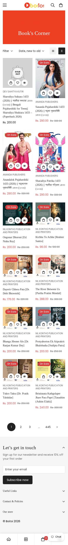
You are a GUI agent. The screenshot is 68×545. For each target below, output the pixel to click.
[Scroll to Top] (61, 525)
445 (48, 427)
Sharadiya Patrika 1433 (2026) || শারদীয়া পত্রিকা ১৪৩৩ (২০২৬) (50, 184)
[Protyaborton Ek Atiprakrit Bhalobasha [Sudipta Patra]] (50, 318)
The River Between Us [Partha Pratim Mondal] (48, 291)
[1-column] (53, 51)
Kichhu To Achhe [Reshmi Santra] (50, 239)
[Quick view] (24, 82)
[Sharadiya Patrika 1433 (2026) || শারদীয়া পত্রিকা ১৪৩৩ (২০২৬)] (50, 151)
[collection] (26, 539)
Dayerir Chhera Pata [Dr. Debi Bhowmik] (16, 291)
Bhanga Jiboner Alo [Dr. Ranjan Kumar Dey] (16, 343)
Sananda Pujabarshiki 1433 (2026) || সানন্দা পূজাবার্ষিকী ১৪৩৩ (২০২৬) (50, 111)
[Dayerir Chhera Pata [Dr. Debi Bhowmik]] (17, 266)
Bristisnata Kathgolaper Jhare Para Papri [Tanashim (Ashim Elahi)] (50, 397)
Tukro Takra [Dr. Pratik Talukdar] (16, 395)
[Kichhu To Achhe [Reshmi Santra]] (50, 213)
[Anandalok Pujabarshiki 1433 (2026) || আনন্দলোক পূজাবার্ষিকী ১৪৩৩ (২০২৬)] (17, 150)
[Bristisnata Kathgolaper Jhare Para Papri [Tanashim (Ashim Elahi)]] (50, 370)
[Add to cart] (11, 82)
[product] (8, 539)
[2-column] (61, 51)
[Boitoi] (34, 5)
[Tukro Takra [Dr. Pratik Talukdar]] (17, 370)
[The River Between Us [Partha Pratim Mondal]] (50, 266)
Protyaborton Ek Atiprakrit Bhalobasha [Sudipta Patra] (50, 343)
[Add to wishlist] (18, 82)
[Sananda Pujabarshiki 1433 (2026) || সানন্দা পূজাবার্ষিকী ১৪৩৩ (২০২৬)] (50, 78)
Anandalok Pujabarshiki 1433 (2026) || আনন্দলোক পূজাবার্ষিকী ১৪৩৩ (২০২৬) (15, 183)
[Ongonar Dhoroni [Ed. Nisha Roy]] (17, 213)
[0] (60, 5)
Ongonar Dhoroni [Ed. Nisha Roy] (15, 239)
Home (20, 22)
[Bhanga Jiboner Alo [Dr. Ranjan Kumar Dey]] (17, 318)
